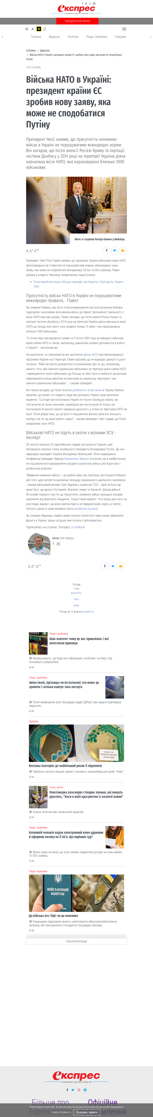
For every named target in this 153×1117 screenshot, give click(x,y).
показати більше (76, 941)
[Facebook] (82, 3)
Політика (73, 37)
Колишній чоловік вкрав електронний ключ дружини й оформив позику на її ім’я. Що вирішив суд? (66, 834)
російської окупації (86, 508)
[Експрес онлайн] (76, 10)
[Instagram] (90, 3)
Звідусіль (54, 37)
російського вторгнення (87, 390)
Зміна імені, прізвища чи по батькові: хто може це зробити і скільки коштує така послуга (64, 684)
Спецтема (121, 37)
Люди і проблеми (96, 37)
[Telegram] (94, 3)
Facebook (79, 527)
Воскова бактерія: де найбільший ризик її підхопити (65, 766)
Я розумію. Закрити (86, 1112)
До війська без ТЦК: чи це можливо (53, 916)
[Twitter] (86, 3)
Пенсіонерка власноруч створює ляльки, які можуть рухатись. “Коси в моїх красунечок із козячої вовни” (86, 794)
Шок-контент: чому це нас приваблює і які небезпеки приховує (79, 641)
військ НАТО (90, 354)
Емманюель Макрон (76, 459)
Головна (36, 37)
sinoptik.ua (88, 611)
